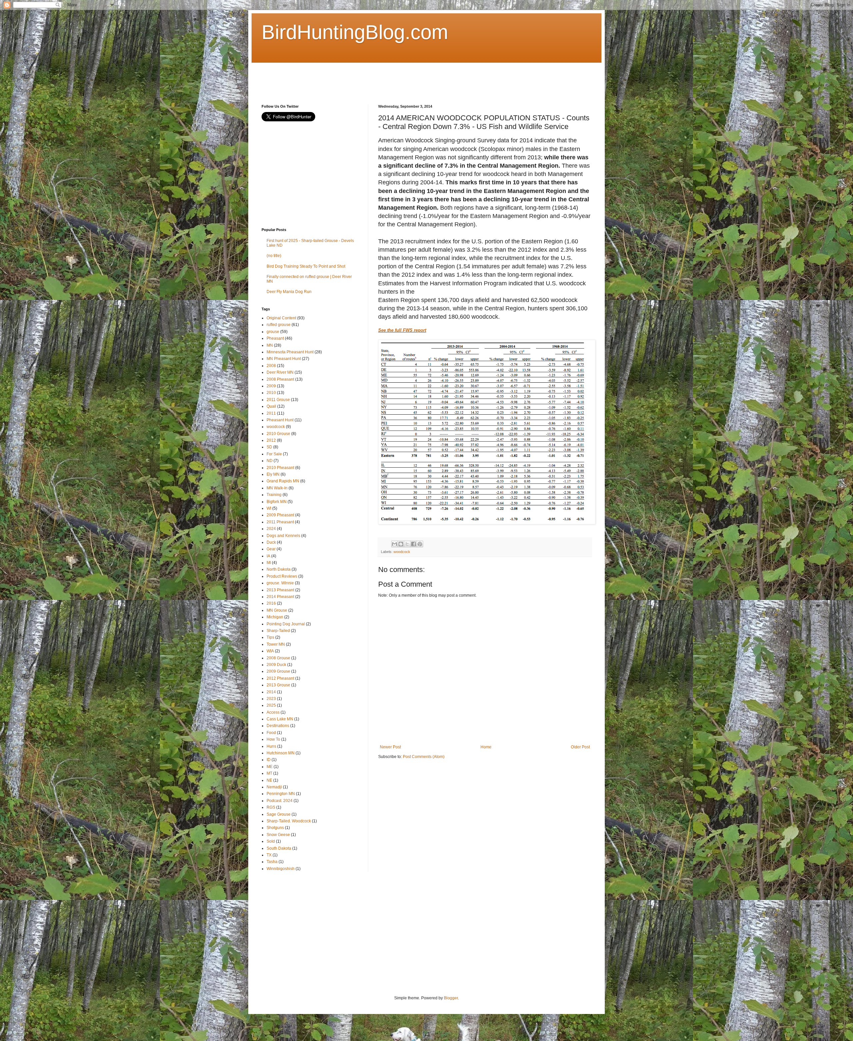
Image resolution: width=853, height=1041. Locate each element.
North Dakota (279, 569)
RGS (271, 807)
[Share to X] (407, 544)
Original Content (281, 318)
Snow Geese (278, 834)
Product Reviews (282, 576)
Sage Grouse (279, 814)
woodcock (402, 552)
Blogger (451, 998)
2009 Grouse (278, 671)
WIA (270, 651)
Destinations (278, 725)
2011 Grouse (278, 399)
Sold (271, 841)
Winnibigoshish (281, 868)
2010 (271, 392)
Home (485, 747)
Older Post (580, 747)
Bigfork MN (277, 501)
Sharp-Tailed (278, 630)
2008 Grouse (278, 658)
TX (269, 855)
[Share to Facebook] (413, 544)
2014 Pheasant (280, 596)
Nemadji (274, 787)
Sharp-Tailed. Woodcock (289, 821)
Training (274, 494)
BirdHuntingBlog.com (355, 32)
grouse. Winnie (280, 583)
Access (273, 712)
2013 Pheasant (280, 590)
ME (270, 766)
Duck (271, 542)
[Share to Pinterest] (420, 544)
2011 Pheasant (280, 522)
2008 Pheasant (280, 379)
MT (269, 773)
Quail (271, 406)
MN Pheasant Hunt (284, 358)
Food (271, 732)
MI (269, 562)
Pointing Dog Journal (286, 624)
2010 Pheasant (280, 467)
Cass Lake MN (280, 719)
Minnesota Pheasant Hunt (290, 352)
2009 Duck (276, 664)
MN (270, 345)
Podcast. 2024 (280, 800)
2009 (271, 386)
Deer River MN (280, 372)
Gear (271, 549)
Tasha (272, 861)
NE (269, 780)
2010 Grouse (278, 433)
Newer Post (390, 747)
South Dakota (279, 848)
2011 (271, 413)
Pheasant (275, 338)
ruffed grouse (279, 324)
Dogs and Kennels (283, 535)
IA (268, 556)
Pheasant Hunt (280, 420)
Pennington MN (281, 793)
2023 (271, 698)
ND (270, 460)
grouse (273, 331)
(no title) (274, 255)
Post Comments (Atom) (423, 756)
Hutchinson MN (281, 753)
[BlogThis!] (401, 544)
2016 (271, 603)
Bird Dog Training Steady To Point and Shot (306, 266)
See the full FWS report (402, 330)
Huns (271, 746)
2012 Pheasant (280, 678)
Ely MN (273, 474)
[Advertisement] (383, 78)
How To (273, 739)
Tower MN (276, 644)
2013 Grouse (278, 685)
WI (269, 508)
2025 (271, 705)
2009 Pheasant (280, 515)
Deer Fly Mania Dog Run (289, 291)
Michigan (275, 617)
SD (269, 447)
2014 (271, 692)
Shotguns (275, 827)
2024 (271, 528)
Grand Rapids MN (283, 481)
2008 (271, 365)
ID (269, 759)
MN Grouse (277, 610)
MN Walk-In (277, 488)
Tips (270, 637)
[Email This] (394, 544)
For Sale (274, 454)
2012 (271, 440)
